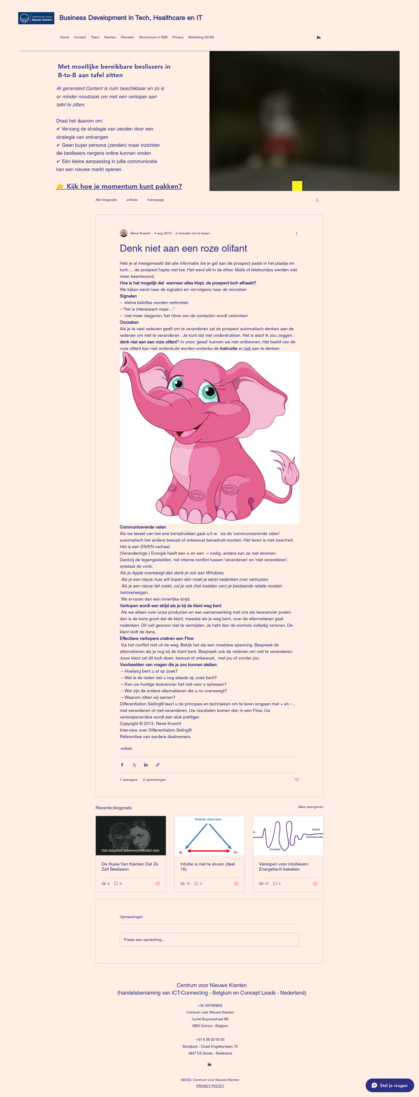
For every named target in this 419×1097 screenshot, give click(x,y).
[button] (317, 200)
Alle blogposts (106, 200)
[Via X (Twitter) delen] (134, 764)
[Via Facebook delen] (122, 764)
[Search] (323, 90)
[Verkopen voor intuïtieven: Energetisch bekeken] (288, 835)
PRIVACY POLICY (210, 1086)
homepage (155, 200)
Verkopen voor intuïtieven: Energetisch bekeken (284, 866)
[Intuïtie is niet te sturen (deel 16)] (210, 835)
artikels (132, 200)
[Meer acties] (296, 233)
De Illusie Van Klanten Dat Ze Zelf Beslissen (130, 866)
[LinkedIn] (318, 37)
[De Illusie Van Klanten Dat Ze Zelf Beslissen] (131, 835)
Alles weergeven (310, 807)
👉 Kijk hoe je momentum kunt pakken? (119, 186)
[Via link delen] (157, 764)
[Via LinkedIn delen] (146, 764)
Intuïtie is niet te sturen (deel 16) (207, 866)
